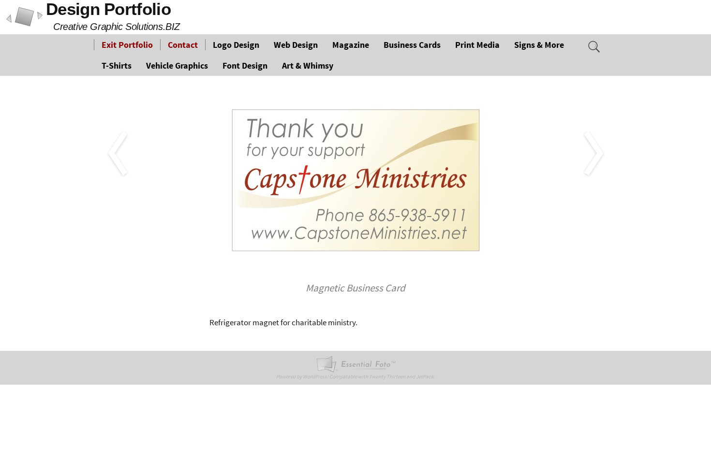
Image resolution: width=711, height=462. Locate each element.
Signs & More (539, 44)
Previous (84, 91)
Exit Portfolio (127, 44)
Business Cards (412, 44)
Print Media (477, 44)
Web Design (296, 44)
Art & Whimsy (307, 65)
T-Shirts (117, 65)
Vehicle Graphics (177, 65)
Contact (183, 44)
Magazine (350, 44)
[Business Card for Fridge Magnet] (355, 179)
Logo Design (236, 44)
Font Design (244, 65)
